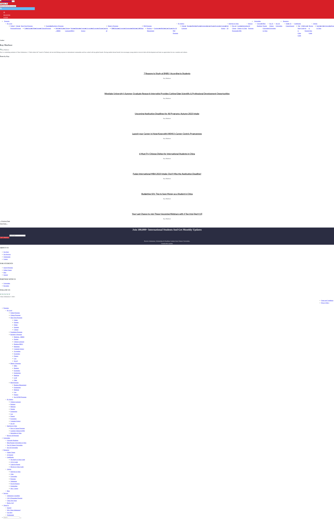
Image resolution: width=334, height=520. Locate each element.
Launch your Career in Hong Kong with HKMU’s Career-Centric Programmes (167, 133)
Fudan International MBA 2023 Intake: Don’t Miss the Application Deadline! (167, 173)
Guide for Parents (15, 464)
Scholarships (13, 486)
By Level (9, 23)
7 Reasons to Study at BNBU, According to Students (167, 73)
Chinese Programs (15, 315)
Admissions (13, 481)
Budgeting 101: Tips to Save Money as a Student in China (167, 194)
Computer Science (19, 349)
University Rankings (12, 440)
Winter (34, 28)
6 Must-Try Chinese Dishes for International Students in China (167, 153)
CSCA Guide (14, 462)
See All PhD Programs (20, 397)
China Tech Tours (12, 500)
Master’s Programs (113, 26)
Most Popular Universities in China (16, 443)
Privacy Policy (325, 303)
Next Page (4, 223)
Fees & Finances (15, 483)
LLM (15, 378)
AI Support (10, 455)
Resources (286, 21)
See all (16, 361)
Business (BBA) (18, 344)
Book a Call (10, 503)
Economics (96, 28)
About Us (6, 505)
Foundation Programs (16, 332)
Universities (257, 21)
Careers (5, 259)
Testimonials (6, 257)
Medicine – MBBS (19, 337)
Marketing (78, 28)
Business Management (20, 385)
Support (5, 275)
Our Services (7, 254)
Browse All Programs (13, 435)
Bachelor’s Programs (57, 26)
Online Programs (15, 313)
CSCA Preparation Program (14, 498)
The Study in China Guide (17, 459)
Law (15, 358)
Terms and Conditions (327, 300)
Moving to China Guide (17, 467)
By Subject (181, 23)
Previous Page (5, 221)
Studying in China (234, 23)
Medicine (134, 28)
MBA (113, 28)
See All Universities (12, 447)
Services (5, 493)
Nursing (63, 28)
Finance (101, 28)
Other (142, 28)
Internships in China (15, 433)
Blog (4, 272)
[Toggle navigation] (13, 1)
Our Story (6, 252)
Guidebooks (297, 23)
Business (117, 28)
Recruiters (6, 286)
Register (6, 15)
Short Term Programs (27, 26)
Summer (30, 28)
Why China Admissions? (14, 510)
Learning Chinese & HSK (239, 28)
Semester (38, 28)
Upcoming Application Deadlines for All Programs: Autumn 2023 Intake (167, 113)
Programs (6, 21)
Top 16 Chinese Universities (272, 26)
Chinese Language (19, 341)
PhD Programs (148, 26)
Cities (323, 26)
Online (26, 28)
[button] (1, 9)
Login (5, 17)
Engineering (129, 28)
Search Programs (8, 267)
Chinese (43, 28)
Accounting (90, 28)
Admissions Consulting (13, 495)
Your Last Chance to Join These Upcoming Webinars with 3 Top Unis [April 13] (167, 214)
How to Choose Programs (234, 28)
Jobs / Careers (14, 488)
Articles (315, 23)
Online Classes (7, 270)
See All (12, 423)
